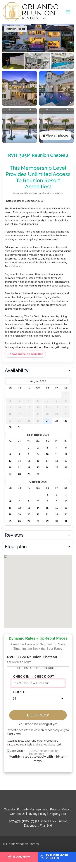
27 (47, 421)
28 (56, 421)
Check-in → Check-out (33, 676)
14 (19, 461)
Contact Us (17, 814)
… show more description (25, 354)
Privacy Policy (36, 814)
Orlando (9, 809)
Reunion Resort (60, 809)
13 (10, 461)
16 (38, 461)
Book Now (38, 715)
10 (47, 454)
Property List (57, 814)
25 (56, 467)
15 (28, 461)
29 (66, 421)
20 (10, 467)
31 (19, 427)
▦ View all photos (55, 135)
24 (47, 467)
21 (19, 467)
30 (10, 427)
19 (66, 461)
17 (47, 461)
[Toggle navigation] (68, 11)
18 (56, 461)
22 (28, 467)
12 (66, 454)
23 (38, 467)
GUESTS (20, 692)
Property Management (32, 809)
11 (56, 454)
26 (66, 467)
